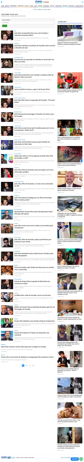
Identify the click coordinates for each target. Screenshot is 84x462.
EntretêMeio (13, 5)
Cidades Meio (58, 5)
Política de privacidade (65, 457)
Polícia (31, 5)
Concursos (46, 5)
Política (27, 5)
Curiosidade (20, 5)
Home (2, 5)
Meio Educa (71, 5)
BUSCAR (4, 25)
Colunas (52, 5)
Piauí (35, 5)
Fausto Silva (46, 9)
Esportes (40, 5)
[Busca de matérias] (82, 2)
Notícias (7, 5)
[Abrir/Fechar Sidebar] (1, 2)
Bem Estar (65, 5)
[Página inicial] (38, 2)
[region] (69, 60)
